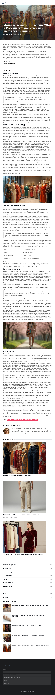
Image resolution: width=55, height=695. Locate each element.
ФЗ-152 (5, 680)
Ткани (27, 579)
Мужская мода (27, 572)
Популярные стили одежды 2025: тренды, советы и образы (30, 645)
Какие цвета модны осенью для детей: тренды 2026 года (30, 605)
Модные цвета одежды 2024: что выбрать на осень (28, 635)
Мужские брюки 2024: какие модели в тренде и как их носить (22, 514)
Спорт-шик (7, 70)
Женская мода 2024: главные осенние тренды (26, 625)
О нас (5, 671)
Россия (35, 419)
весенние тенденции (18, 419)
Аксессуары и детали (9, 65)
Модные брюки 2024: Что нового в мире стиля (17, 475)
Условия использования (10, 674)
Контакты (6, 683)
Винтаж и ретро (8, 68)
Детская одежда (27, 575)
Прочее (27, 597)
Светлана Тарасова (8, 34)
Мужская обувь (27, 582)
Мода (27, 593)
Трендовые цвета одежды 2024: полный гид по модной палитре (23, 554)
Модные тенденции (8, 22)
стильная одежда (28, 419)
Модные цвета (27, 568)
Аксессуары (27, 590)
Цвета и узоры (8, 61)
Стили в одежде (27, 586)
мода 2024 (9, 419)
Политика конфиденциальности (12, 677)
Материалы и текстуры (10, 63)
